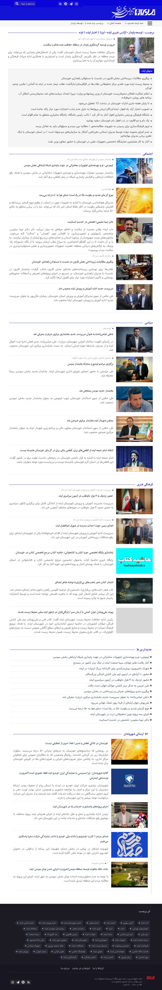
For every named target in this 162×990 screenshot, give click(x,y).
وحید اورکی (41, 951)
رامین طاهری (71, 934)
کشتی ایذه (108, 957)
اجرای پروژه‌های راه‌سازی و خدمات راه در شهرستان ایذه (80, 806)
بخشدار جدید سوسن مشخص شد (96, 391)
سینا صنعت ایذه (141, 940)
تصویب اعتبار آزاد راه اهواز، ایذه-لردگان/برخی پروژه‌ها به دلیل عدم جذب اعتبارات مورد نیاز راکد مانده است (90, 109)
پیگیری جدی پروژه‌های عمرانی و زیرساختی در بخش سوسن (116, 692)
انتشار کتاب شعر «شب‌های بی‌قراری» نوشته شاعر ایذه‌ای (84, 582)
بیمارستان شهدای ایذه (54, 928)
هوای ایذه (97, 951)
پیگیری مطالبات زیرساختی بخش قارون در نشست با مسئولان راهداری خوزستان (105, 79)
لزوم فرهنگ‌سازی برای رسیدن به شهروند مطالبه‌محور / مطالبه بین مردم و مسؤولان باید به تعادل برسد (93, 126)
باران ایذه (96, 928)
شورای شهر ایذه (59, 940)
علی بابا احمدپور (37, 940)
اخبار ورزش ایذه (49, 923)
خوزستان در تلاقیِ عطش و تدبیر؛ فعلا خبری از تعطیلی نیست (76, 743)
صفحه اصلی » (114, 23)
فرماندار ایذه (142, 946)
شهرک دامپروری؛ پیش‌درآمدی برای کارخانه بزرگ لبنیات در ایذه (114, 669)
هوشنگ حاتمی (78, 951)
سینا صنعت (34, 934)
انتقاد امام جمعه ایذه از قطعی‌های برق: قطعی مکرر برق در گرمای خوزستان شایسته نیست (66, 450)
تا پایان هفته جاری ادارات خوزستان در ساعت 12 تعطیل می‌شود (114, 104)
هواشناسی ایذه (117, 951)
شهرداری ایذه (101, 940)
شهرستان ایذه (81, 940)
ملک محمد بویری (55, 946)
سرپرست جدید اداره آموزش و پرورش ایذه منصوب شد (85, 288)
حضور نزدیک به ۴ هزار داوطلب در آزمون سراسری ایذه (86, 496)
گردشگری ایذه (70, 957)
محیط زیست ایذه (99, 946)
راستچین (127, 984)
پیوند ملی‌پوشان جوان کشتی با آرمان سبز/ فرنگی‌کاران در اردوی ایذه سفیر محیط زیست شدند (65, 612)
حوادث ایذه (90, 934)
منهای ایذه (146, 71)
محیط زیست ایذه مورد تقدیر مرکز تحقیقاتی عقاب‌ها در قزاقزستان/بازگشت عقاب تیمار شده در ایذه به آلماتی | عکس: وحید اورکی (82, 86)
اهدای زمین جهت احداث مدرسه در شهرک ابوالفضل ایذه (84, 526)
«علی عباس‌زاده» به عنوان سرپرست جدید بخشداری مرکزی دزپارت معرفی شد (73, 334)
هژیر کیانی (59, 951)
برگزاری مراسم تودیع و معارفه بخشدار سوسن (90, 364)
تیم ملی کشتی (126, 934)
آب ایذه (144, 923)
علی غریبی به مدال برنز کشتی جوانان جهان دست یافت (118, 686)
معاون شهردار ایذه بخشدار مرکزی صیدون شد (90, 420)
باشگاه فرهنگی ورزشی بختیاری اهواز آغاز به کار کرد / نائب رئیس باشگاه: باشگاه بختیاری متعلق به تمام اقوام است (86, 115)
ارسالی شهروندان (134, 734)
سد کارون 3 (52, 934)
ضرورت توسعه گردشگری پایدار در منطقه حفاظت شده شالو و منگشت (79, 45)
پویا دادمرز (143, 957)
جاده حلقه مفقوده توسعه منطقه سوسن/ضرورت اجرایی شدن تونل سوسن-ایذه (68, 869)
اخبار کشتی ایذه (27, 923)
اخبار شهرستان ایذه (72, 923)
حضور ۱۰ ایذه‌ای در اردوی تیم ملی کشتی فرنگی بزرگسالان (117, 674)
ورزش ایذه (23, 951)
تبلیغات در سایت (81, 968)
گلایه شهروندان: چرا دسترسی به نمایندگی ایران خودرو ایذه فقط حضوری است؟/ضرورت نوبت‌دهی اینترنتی (63, 775)
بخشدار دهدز (78, 928)
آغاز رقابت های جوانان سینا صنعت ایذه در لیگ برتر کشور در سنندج (111, 663)
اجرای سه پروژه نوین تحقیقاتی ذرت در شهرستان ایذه (119, 714)
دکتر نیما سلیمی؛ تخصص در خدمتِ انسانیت (90, 222)
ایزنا (110, 928)
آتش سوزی (128, 923)
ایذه (122, 928)
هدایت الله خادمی (140, 951)
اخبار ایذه (111, 923)
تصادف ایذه (31, 928)
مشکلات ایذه (77, 946)
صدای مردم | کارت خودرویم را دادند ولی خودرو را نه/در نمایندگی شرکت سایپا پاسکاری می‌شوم (63, 839)
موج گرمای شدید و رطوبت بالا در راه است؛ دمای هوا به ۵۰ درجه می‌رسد (76, 195)
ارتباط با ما (98, 968)
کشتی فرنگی (89, 957)
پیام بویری (125, 957)
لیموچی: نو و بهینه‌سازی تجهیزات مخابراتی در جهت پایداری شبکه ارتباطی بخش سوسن (68, 165)
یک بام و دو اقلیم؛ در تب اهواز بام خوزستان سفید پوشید (118, 121)
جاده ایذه (108, 934)
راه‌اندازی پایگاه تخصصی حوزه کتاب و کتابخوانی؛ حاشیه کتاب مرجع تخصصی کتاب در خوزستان (64, 552)
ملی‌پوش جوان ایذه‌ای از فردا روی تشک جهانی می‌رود (120, 703)
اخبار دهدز (93, 923)
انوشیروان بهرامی (140, 928)
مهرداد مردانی (34, 946)
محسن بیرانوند (122, 946)
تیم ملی (144, 934)
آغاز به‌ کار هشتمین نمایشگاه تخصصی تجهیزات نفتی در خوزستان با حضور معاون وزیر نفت (99, 142)
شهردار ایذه (120, 940)
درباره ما (65, 968)
